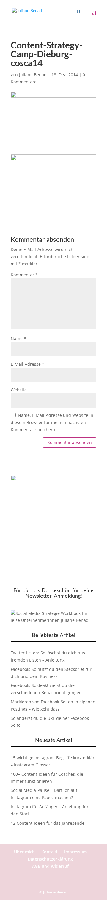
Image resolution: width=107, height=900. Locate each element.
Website (19, 390)
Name (18, 338)
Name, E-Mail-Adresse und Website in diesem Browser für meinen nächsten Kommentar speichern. (52, 422)
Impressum (75, 852)
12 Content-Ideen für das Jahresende (47, 823)
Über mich (24, 852)
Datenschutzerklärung (50, 859)
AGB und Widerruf (50, 866)
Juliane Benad (33, 74)
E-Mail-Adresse (27, 364)
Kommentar (24, 275)
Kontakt (49, 852)
